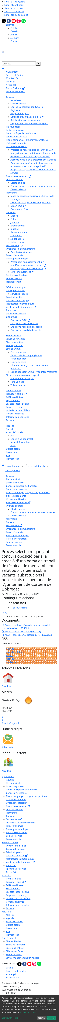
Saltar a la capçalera (14, 1)
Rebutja (41, 1018)
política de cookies (28, 1012)
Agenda (10, 648)
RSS (8, 931)
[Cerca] (38, 64)
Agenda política (14, 652)
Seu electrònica (14, 542)
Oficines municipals (16, 845)
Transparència (13, 545)
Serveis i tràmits (10, 842)
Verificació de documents (19, 862)
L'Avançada (11, 928)
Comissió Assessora (16, 489)
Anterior (6, 723)
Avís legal (11, 974)
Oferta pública (12, 470)
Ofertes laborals (36, 466)
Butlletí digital (13, 924)
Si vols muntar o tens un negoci (22, 957)
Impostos (11, 865)
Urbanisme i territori (16, 499)
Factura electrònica (16, 868)
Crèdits (9, 967)
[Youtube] (14, 20)
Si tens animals (14, 954)
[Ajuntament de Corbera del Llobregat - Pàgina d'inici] (19, 55)
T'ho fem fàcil (9, 938)
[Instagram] (18, 20)
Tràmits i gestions (15, 852)
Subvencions (13, 525)
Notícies (10, 658)
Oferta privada (18, 515)
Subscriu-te (7, 747)
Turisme (10, 908)
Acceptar (51, 1018)
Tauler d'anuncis (14, 532)
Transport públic (14, 881)
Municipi (6, 875)
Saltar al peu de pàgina (16, 14)
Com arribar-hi (13, 878)
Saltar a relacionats (14, 11)
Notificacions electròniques (20, 858)
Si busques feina (14, 951)
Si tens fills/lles (13, 941)
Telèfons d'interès (15, 885)
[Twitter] (4, 20)
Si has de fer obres (15, 944)
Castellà (14, 31)
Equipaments (13, 888)
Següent (14, 723)
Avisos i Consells (14, 921)
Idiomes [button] (10, 24)
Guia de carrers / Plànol (18, 898)
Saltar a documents (14, 8)
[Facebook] (9, 20)
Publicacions (12, 662)
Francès (14, 41)
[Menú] (3, 68)
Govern (10, 476)
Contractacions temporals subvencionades (32, 512)
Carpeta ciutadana (15, 855)
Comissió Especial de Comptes (21, 485)
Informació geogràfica (17, 905)
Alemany (14, 37)
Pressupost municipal (17, 535)
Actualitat (7, 911)
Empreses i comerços (17, 895)
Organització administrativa (20, 528)
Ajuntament (13, 466)
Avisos (9, 655)
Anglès (13, 34)
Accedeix (6, 686)
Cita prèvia (11, 872)
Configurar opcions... (11, 1018)
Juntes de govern (15, 482)
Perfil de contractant (16, 538)
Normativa (11, 518)
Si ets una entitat (14, 947)
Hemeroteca (12, 934)
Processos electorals (17, 502)
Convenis (11, 522)
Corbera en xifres (15, 901)
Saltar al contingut (13, 4)
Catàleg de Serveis (15, 848)
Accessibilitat (12, 977)
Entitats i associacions (17, 891)
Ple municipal (13, 479)
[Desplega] (22, 466)
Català (13, 28)
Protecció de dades (16, 971)
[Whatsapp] (23, 20)
